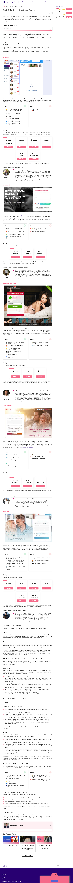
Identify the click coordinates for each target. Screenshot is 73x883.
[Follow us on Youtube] (64, 866)
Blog (65, 1)
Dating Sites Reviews (25, 1)
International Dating (37, 1)
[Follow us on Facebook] (53, 866)
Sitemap (46, 870)
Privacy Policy (18, 870)
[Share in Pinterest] (51, 13)
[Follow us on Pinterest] (61, 866)
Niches (45, 1)
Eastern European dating (27, 447)
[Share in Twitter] (49, 13)
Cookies (40, 870)
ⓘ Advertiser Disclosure (59, 6)
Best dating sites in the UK (11, 846)
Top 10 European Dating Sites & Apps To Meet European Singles (44, 847)
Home (4, 6)
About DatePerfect (7, 870)
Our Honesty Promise (56, 870)
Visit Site (9, 146)
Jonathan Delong (16, 825)
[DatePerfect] (10, 2)
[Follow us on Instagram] (58, 866)
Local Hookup (59, 1)
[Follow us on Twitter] (56, 866)
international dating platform (18, 215)
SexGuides (51, 1)
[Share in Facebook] (47, 13)
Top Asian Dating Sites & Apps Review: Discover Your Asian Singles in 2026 (27, 847)
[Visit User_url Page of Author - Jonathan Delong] (50, 825)
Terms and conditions (30, 870)
